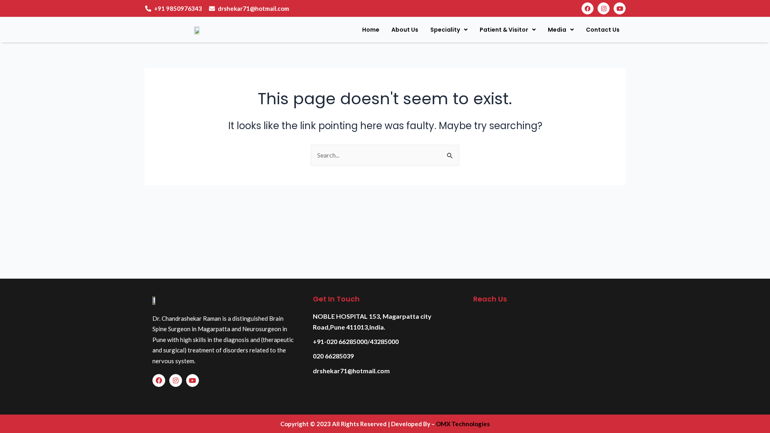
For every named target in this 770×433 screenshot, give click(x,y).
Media (557, 30)
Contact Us (603, 30)
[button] (449, 29)
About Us (404, 30)
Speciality (445, 30)
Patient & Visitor (504, 30)
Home (370, 30)
